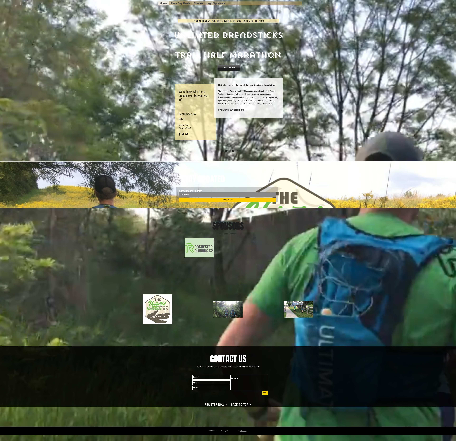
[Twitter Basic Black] (183, 134)
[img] (199, 247)
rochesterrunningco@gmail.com (246, 366)
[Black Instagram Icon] (186, 134)
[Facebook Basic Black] (179, 134)
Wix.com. (243, 431)
